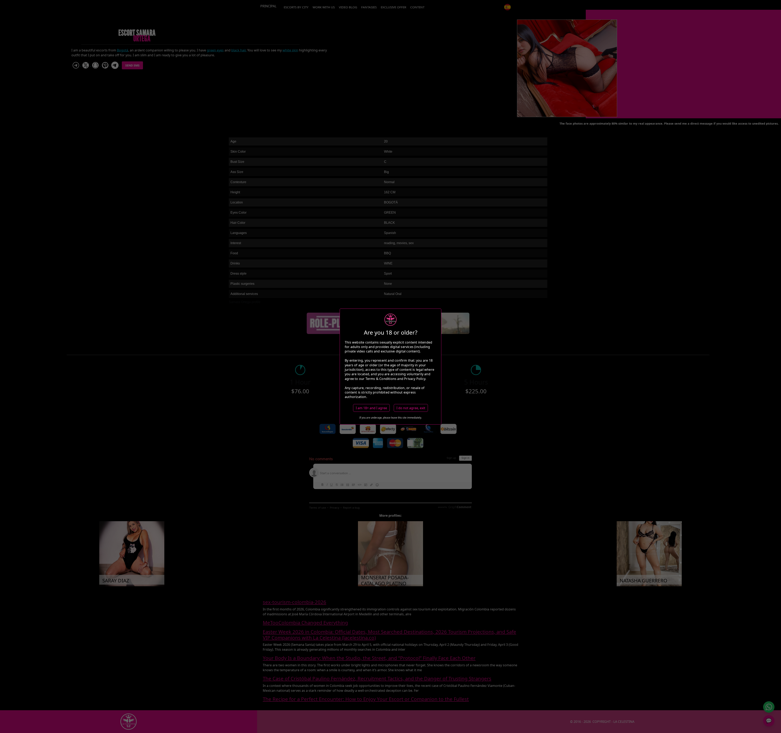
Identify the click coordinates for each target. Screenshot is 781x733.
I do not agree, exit (410, 408)
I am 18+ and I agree (371, 408)
